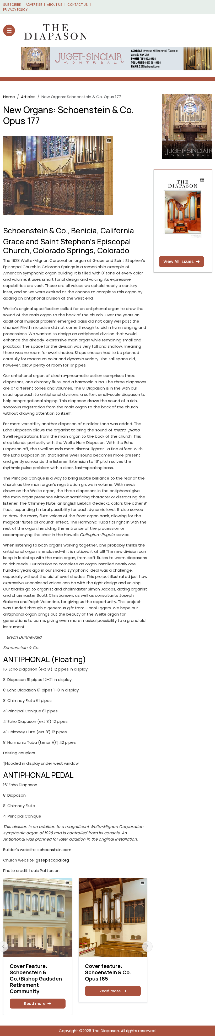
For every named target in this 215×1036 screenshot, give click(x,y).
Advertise (34, 4)
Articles (28, 96)
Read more (34, 1003)
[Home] (53, 30)
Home (9, 96)
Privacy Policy (15, 9)
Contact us (77, 4)
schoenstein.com (54, 849)
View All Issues (178, 261)
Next (147, 946)
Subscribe (12, 4)
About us (54, 4)
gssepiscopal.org (52, 860)
